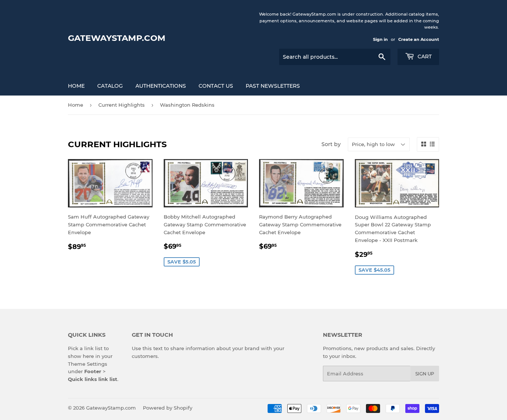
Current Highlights (121, 105)
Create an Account (418, 39)
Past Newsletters (273, 86)
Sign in (380, 39)
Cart (424, 56)
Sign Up (424, 374)
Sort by (331, 144)
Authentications (160, 86)
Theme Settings (87, 364)
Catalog (110, 86)
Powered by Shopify (167, 408)
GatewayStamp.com (117, 38)
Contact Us (216, 86)
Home (76, 86)
